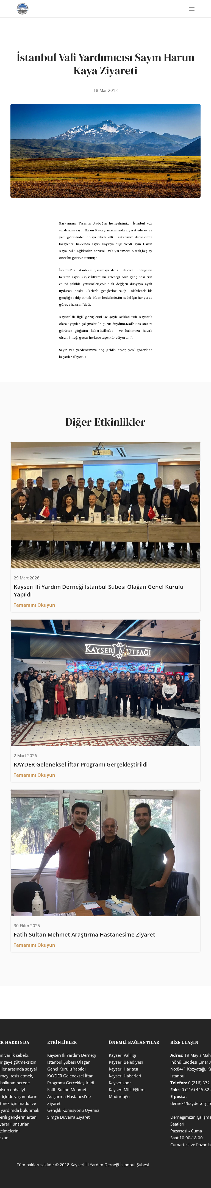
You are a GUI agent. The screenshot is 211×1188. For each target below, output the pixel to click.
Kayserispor (120, 1082)
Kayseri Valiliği (122, 1055)
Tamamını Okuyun (34, 605)
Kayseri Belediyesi (126, 1062)
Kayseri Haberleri (125, 1075)
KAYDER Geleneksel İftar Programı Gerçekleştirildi (81, 764)
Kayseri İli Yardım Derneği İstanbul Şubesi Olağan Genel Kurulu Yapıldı (72, 1062)
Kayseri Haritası (123, 1069)
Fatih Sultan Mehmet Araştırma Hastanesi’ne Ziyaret (84, 934)
